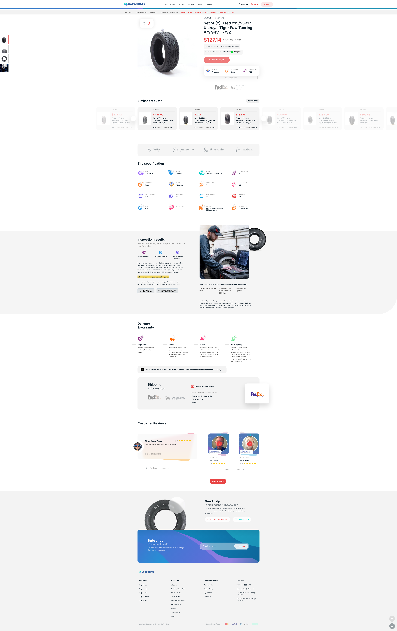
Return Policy (208, 589)
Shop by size (143, 589)
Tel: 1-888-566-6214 (244, 585)
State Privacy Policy (178, 600)
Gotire (173, 616)
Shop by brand (141, 12)
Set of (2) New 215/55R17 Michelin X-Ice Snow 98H (163, 120)
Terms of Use (175, 596)
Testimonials (175, 612)
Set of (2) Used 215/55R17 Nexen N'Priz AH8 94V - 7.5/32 (246, 120)
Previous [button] (153, 468)
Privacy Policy (176, 593)
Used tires (128, 12)
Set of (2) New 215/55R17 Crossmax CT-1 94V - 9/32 (286, 120)
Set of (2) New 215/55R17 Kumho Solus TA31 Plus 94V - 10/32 (122, 120)
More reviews (218, 481)
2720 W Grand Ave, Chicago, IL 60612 (246, 594)
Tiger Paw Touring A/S (169, 12)
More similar (253, 101)
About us (174, 585)
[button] (263, 118)
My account (208, 593)
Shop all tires (143, 585)
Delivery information (178, 589)
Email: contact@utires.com (245, 589)
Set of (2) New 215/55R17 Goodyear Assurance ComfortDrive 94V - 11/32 (369, 120)
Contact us (207, 596)
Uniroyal (154, 12)
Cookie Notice (176, 604)
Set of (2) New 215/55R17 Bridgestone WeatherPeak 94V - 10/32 (204, 120)
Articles (173, 608)
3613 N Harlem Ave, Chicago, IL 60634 (246, 600)
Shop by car (143, 593)
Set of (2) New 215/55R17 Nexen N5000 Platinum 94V (328, 120)
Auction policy (208, 585)
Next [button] (164, 468)
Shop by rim (143, 600)
